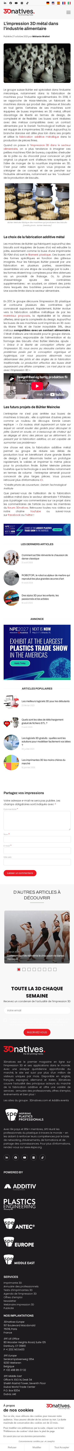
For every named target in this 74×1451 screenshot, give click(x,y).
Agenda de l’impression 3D (20, 1293)
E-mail (7, 845)
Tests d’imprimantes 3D (18, 1290)
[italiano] (69, 3)
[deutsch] (47, 3)
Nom (6, 834)
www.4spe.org (33, 1147)
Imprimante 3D (13, 1283)
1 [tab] (18, 969)
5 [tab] (39, 969)
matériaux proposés (17, 316)
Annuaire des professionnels (21, 1286)
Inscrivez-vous (37, 1032)
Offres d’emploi (13, 1297)
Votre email (14, 1010)
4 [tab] (34, 969)
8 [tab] (54, 969)
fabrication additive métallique (39, 137)
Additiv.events (60, 1100)
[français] (63, 3)
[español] (58, 3)
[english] (53, 3)
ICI (41, 480)
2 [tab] (23, 969)
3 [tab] (29, 969)
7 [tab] (49, 969)
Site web (7, 857)
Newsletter (10, 1301)
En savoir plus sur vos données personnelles (24, 1436)
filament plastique (39, 254)
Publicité (9, 1308)
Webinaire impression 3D (19, 1304)
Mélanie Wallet (41, 36)
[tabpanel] (37, 937)
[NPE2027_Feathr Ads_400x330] (37, 652)
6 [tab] (44, 969)
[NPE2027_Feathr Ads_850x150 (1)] (37, 530)
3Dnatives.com (39, 1100)
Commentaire (11, 809)
